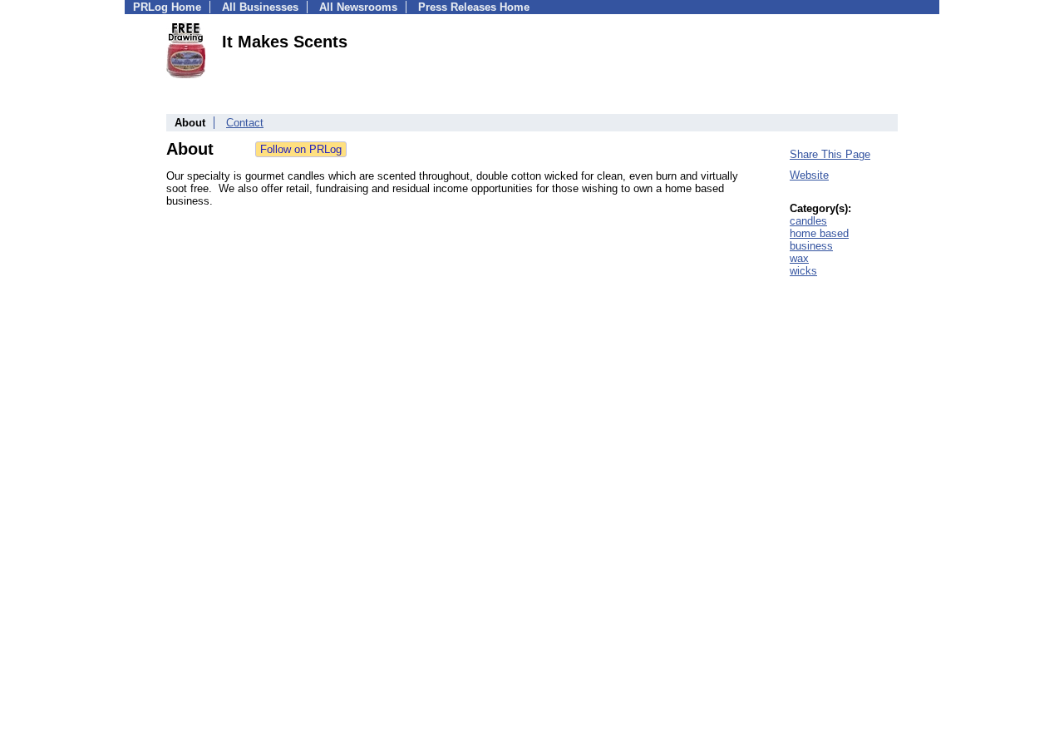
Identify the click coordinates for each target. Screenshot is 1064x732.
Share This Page (830, 154)
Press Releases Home (474, 7)
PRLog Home (167, 7)
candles (808, 221)
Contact (245, 122)
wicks (803, 271)
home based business (819, 239)
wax (799, 258)
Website (809, 175)
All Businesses (260, 7)
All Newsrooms (358, 7)
